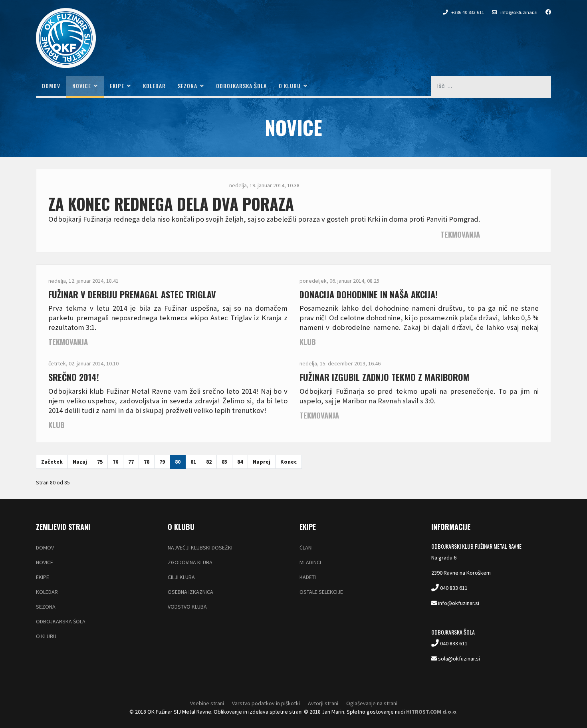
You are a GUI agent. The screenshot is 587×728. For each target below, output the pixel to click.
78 (146, 461)
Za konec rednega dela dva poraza (171, 204)
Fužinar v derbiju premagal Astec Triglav (132, 294)
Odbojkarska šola (241, 85)
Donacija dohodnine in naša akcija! (368, 294)
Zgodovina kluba (190, 562)
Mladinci (310, 562)
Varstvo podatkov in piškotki (266, 703)
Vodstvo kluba (187, 606)
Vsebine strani (207, 703)
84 (240, 461)
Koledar (154, 85)
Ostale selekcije (321, 591)
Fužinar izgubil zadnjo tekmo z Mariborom (384, 377)
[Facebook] (544, 12)
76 (115, 461)
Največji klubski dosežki (200, 547)
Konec (288, 461)
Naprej (261, 461)
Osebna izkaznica (190, 591)
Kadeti (307, 577)
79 (162, 461)
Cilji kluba (181, 577)
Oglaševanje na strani (371, 703)
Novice (81, 85)
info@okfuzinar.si (518, 12)
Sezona (187, 85)
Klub (307, 341)
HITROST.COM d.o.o (431, 711)
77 (131, 461)
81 (193, 461)
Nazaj (80, 461)
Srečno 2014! (73, 377)
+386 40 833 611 (467, 12)
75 (100, 461)
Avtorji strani (323, 703)
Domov (51, 85)
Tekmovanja (460, 234)
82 (209, 461)
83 (224, 461)
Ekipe (117, 85)
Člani (306, 547)
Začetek (52, 461)
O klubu (290, 85)
